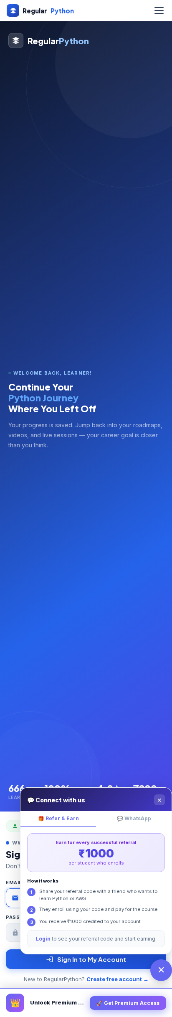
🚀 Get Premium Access (127, 1003)
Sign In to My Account (91, 959)
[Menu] (159, 10)
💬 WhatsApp (134, 818)
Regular (48, 11)
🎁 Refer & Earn (58, 818)
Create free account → (117, 979)
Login (43, 939)
